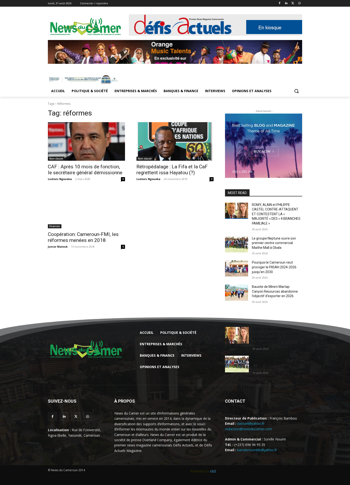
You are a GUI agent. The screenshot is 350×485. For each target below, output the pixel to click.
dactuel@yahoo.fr (250, 423)
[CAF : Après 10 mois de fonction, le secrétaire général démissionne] (86, 141)
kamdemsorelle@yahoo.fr (257, 450)
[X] (292, 3)
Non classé (56, 158)
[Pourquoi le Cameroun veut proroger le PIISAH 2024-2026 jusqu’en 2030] (236, 268)
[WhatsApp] (299, 3)
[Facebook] (279, 3)
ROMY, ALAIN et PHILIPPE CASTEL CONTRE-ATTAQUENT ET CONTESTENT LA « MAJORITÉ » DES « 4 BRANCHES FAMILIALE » (276, 214)
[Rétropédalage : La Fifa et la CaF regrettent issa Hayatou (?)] (175, 141)
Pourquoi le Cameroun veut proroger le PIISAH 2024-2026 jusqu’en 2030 (274, 267)
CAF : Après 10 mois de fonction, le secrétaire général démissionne (85, 169)
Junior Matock (58, 246)
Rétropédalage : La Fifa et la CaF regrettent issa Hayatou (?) (172, 169)
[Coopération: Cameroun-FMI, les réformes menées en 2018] (86, 209)
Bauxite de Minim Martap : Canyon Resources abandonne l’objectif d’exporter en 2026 (275, 291)
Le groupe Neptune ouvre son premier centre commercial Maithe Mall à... (275, 363)
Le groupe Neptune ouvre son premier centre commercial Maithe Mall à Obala (274, 243)
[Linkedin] (286, 3)
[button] (296, 91)
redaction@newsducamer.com (248, 429)
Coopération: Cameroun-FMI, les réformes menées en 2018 (83, 237)
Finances (54, 226)
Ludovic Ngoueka (60, 179)
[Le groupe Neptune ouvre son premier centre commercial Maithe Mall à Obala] (236, 244)
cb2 (213, 471)
